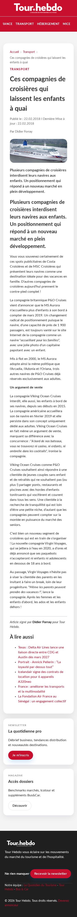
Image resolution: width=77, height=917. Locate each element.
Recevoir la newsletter (50, 873)
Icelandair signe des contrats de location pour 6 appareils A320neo (40, 676)
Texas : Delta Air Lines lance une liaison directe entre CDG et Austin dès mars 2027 (41, 652)
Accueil (14, 52)
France (6, 24)
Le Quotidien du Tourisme (40, 885)
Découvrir (20, 805)
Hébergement (48, 24)
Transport (25, 24)
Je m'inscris (20, 755)
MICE (66, 24)
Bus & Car (22, 889)
